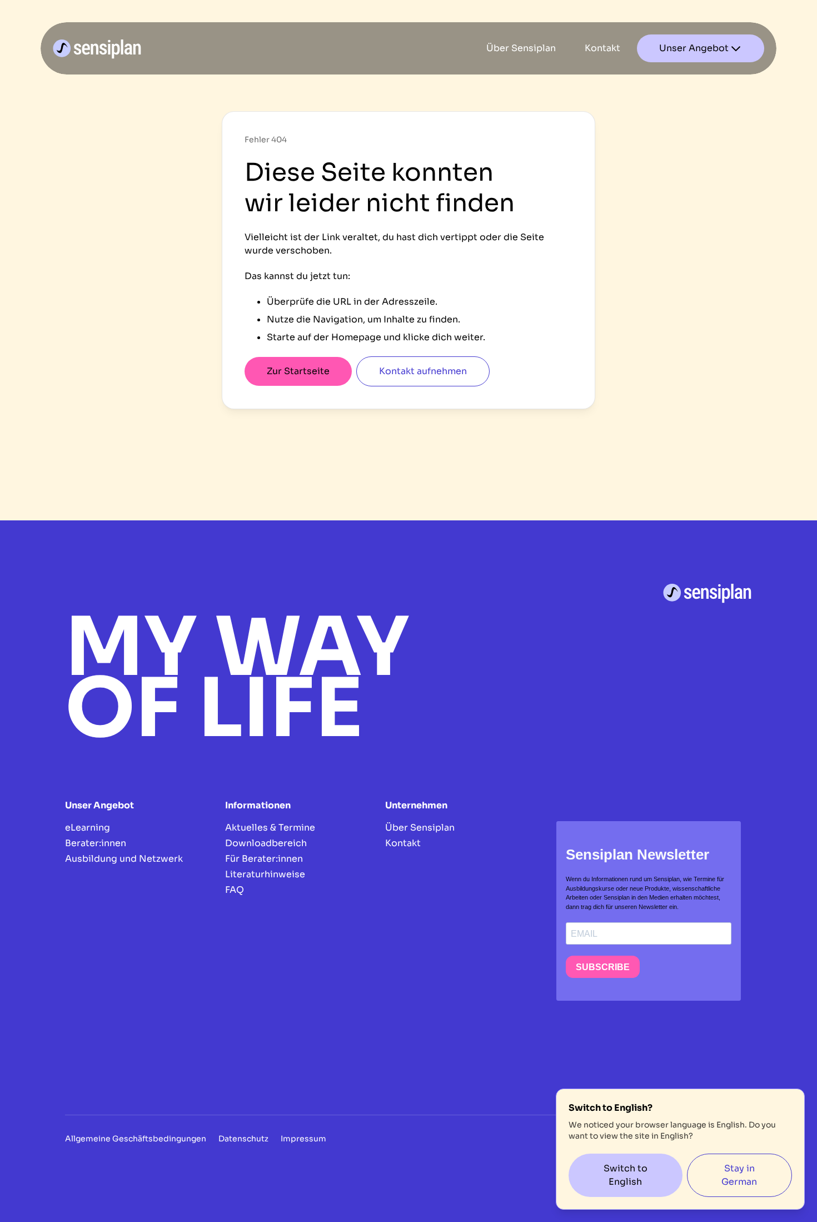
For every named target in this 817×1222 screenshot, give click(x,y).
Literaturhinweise (265, 874)
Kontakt (403, 843)
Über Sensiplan (420, 827)
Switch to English (625, 1175)
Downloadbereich (266, 843)
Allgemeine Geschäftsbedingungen (135, 1139)
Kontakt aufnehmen (423, 371)
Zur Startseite (298, 371)
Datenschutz (243, 1139)
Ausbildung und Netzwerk (124, 859)
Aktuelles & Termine (270, 827)
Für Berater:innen (264, 859)
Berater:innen (95, 843)
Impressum (303, 1139)
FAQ (234, 890)
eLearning (87, 827)
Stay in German (739, 1175)
